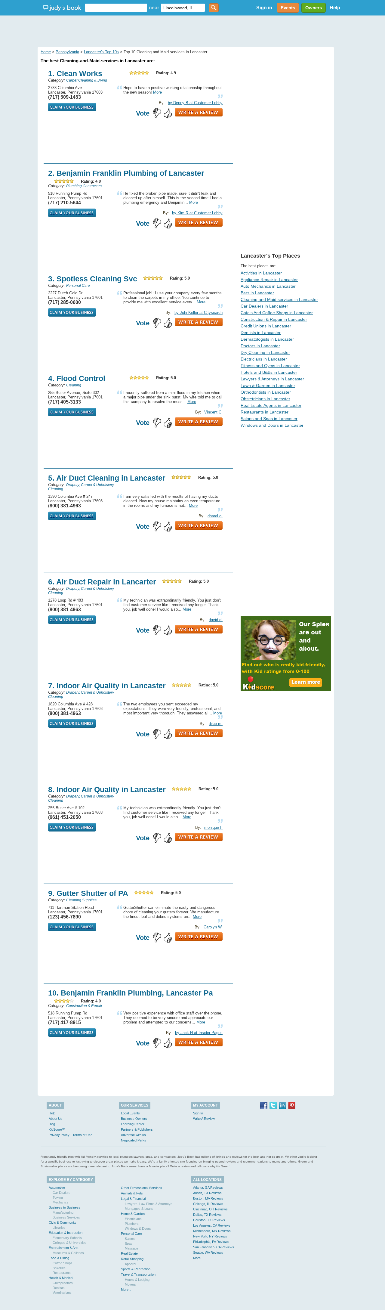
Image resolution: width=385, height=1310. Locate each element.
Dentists (59, 1288)
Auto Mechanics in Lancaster (268, 286)
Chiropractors (63, 1283)
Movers (130, 1284)
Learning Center (132, 1124)
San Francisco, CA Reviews (213, 1247)
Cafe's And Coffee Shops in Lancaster (277, 312)
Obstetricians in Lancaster (265, 398)
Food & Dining (59, 1258)
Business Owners (134, 1118)
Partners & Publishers (137, 1129)
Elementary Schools (67, 1238)
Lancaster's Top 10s (101, 52)
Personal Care (131, 1233)
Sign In (198, 1113)
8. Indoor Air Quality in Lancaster (107, 789)
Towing (58, 1197)
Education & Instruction (65, 1232)
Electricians (133, 1219)
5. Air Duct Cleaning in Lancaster (106, 478)
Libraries (59, 1227)
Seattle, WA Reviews (208, 1252)
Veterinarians (62, 1292)
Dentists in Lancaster (261, 332)
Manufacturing (63, 1212)
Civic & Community (62, 1222)
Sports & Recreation (135, 1269)
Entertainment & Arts (64, 1248)
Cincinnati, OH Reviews (210, 1209)
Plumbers (132, 1223)
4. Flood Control (76, 378)
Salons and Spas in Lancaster (269, 418)
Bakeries (59, 1268)
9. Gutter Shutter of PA (88, 893)
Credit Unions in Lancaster (266, 326)
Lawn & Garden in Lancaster (268, 385)
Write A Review (204, 1118)
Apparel (130, 1264)
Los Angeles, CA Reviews (211, 1225)
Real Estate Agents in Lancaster (271, 405)
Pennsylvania (67, 52)
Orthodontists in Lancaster (266, 392)
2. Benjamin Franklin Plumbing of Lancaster (126, 173)
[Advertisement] (192, 30)
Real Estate (129, 1253)
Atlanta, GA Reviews (208, 1187)
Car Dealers (61, 1192)
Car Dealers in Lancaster (264, 306)
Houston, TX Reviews (209, 1220)
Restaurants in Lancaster (264, 412)
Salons (130, 1238)
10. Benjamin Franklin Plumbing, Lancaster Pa (130, 993)
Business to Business (64, 1207)
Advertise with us (133, 1135)
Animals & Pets (132, 1193)
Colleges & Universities (69, 1242)
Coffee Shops (62, 1263)
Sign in (264, 7)
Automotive (57, 1187)
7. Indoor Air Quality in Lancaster (107, 685)
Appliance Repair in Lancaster (269, 279)
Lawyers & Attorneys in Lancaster (272, 378)
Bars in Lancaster (257, 292)
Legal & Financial (133, 1198)
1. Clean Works (75, 73)
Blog (52, 1124)
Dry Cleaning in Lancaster (265, 352)
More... (126, 1289)
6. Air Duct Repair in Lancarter (102, 582)
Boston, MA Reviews (208, 1198)
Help (335, 7)
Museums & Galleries (68, 1253)
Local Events (130, 1113)
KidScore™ (57, 1129)
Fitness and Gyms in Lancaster (270, 365)
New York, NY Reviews (210, 1236)
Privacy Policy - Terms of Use (70, 1135)
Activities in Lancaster (261, 273)
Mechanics (61, 1202)
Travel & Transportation (138, 1274)
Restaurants (62, 1272)
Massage (131, 1248)
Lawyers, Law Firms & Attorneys (148, 1204)
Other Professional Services (141, 1188)
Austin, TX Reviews (207, 1193)
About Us (55, 1118)
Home (46, 52)
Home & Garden (133, 1214)
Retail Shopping (132, 1259)
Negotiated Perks (133, 1140)
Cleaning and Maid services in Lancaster (279, 299)
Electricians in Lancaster (264, 359)
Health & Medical (61, 1278)
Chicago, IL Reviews (208, 1204)
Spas (128, 1243)
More (157, 92)
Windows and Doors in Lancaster (272, 425)
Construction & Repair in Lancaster (274, 319)
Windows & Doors (138, 1228)
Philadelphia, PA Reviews (211, 1241)
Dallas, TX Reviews (207, 1214)
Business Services (66, 1217)
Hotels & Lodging (137, 1279)
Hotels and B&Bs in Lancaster (269, 372)
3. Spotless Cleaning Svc (92, 278)
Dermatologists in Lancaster (267, 339)
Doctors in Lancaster (260, 345)
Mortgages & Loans (139, 1208)
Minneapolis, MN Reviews (212, 1231)
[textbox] (116, 8)
